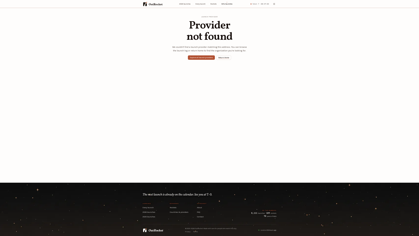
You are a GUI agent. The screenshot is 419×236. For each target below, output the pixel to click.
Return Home (223, 58)
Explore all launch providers (201, 58)
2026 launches (185, 4)
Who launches (226, 4)
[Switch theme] (274, 4)
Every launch (200, 4)
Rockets (213, 4)
